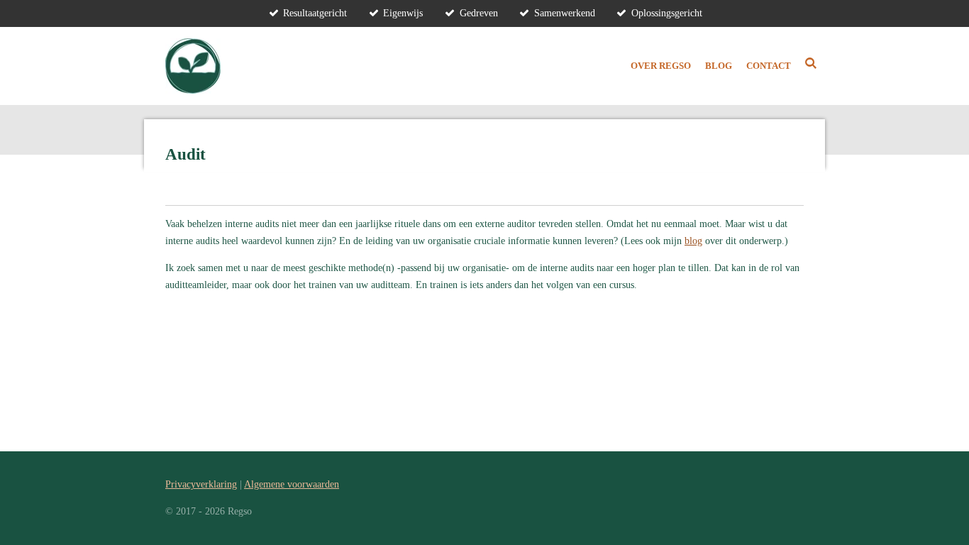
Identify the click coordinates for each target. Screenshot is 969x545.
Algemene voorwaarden (291, 484)
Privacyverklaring (201, 484)
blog (693, 241)
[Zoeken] (811, 64)
